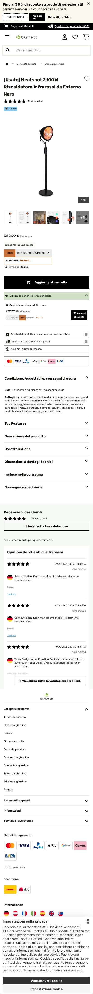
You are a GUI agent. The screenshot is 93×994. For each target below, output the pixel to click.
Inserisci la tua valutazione (48, 526)
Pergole (9, 789)
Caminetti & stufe (27, 63)
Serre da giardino (15, 749)
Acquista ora (37, 17)
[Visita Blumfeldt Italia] (33, 913)
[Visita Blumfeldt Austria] (15, 913)
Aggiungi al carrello (50, 282)
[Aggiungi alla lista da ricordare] (86, 78)
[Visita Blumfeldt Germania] (6, 913)
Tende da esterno (15, 717)
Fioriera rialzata (14, 741)
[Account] (64, 37)
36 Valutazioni (35, 101)
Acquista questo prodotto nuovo (28, 305)
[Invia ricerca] (7, 50)
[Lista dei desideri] (75, 37)
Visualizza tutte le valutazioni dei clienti (51, 681)
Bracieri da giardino (16, 765)
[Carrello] (86, 37)
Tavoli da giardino (15, 773)
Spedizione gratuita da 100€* (72, 26)
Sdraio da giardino (15, 781)
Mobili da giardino (15, 725)
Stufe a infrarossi (54, 63)
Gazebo (8, 733)
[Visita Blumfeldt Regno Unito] (51, 913)
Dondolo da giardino (16, 757)
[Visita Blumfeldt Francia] (24, 913)
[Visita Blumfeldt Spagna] (42, 913)
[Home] (11, 63)
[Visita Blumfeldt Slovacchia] (60, 913)
